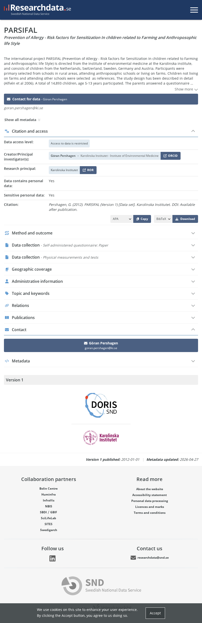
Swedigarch (48, 530)
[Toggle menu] (194, 10)
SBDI (43, 512)
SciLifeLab (48, 518)
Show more (184, 89)
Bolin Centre (48, 488)
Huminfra (48, 494)
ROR (90, 171)
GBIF (53, 512)
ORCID (172, 157)
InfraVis (48, 500)
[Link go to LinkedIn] (52, 558)
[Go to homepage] (36, 10)
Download (187, 219)
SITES (48, 524)
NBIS (48, 506)
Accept (155, 613)
